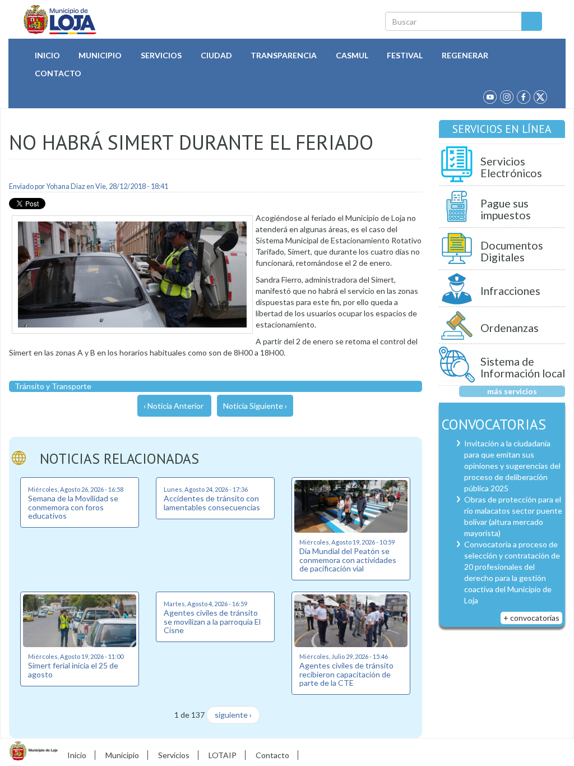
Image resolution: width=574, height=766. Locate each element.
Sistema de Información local (522, 367)
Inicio (47, 55)
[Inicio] (60, 19)
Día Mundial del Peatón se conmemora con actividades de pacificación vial (347, 559)
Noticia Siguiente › (255, 405)
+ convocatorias (531, 617)
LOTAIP (223, 755)
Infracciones (510, 290)
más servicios (512, 391)
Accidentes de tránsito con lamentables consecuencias (212, 502)
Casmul (352, 55)
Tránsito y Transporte (53, 386)
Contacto (58, 73)
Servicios (161, 55)
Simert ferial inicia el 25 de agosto (73, 670)
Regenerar (465, 55)
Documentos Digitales (511, 251)
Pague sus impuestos (505, 209)
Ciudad (216, 55)
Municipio (100, 55)
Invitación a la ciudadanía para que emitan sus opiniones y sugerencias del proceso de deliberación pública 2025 (512, 466)
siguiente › (233, 714)
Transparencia (284, 55)
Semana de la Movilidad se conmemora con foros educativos (73, 506)
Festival (405, 55)
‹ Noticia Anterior (173, 405)
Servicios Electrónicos (511, 167)
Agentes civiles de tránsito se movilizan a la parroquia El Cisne (212, 621)
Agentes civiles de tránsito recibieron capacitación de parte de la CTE (346, 674)
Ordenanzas (509, 327)
